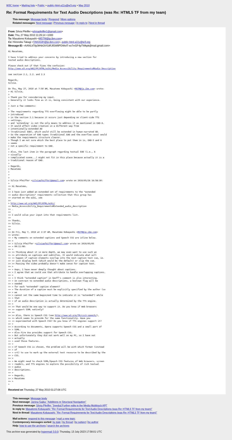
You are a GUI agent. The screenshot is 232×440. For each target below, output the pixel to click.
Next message (44, 23)
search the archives (58, 425)
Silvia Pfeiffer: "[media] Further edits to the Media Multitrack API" (71, 405)
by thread (67, 422)
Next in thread (97, 23)
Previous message (64, 23)
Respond (54, 19)
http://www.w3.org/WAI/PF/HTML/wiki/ (33, 203)
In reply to (82, 23)
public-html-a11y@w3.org (61, 5)
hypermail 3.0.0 (49, 431)
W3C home (12, 5)
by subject (80, 422)
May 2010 (84, 5)
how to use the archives (32, 425)
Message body (39, 19)
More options (68, 19)
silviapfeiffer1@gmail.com (47, 31)
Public (41, 5)
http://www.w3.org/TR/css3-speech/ (76, 315)
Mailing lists (28, 5)
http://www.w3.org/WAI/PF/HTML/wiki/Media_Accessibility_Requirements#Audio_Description (62, 68)
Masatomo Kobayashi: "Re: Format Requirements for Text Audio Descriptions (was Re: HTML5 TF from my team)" (89, 409)
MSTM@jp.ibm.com (50, 38)
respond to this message (41, 418)
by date (57, 422)
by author (93, 422)
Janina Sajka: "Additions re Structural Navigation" (58, 402)
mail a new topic (66, 418)
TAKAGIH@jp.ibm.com (46, 42)
